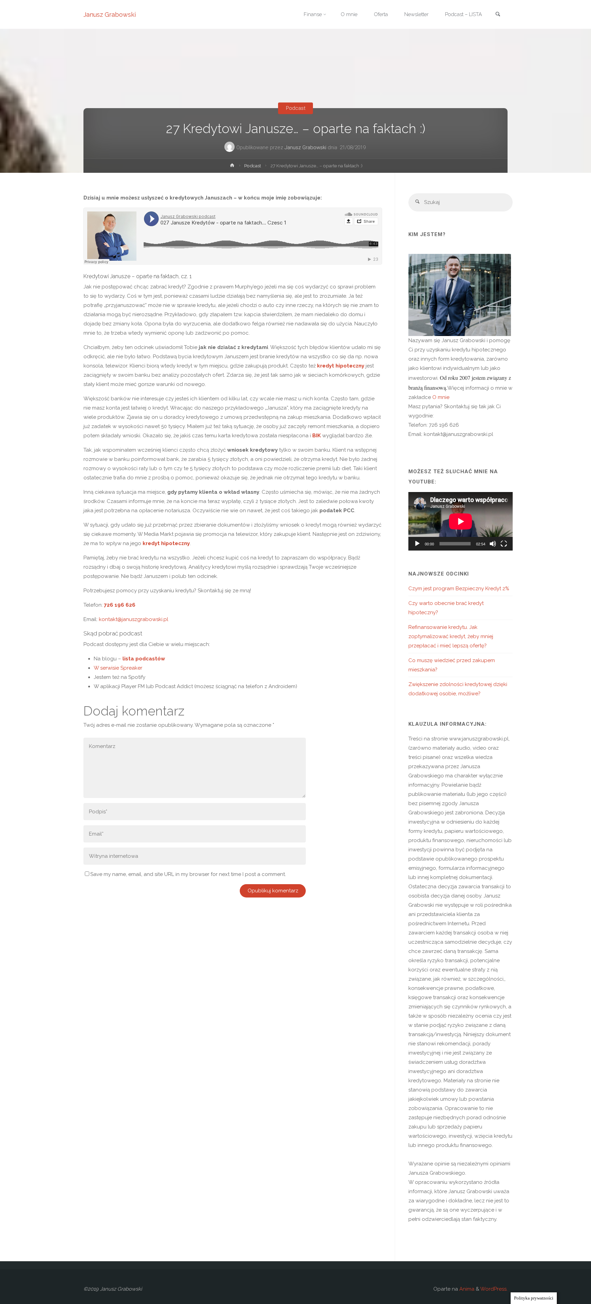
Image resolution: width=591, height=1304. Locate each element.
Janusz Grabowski (109, 14)
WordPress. (494, 1289)
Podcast (295, 108)
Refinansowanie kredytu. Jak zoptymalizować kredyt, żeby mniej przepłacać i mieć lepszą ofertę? (450, 636)
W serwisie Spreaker (119, 668)
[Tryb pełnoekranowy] (503, 543)
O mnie (440, 397)
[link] (497, 15)
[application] (460, 521)
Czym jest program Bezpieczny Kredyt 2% (458, 588)
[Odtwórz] (417, 543)
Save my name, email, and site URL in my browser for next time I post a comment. (188, 874)
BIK (316, 435)
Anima (466, 1289)
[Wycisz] (492, 543)
